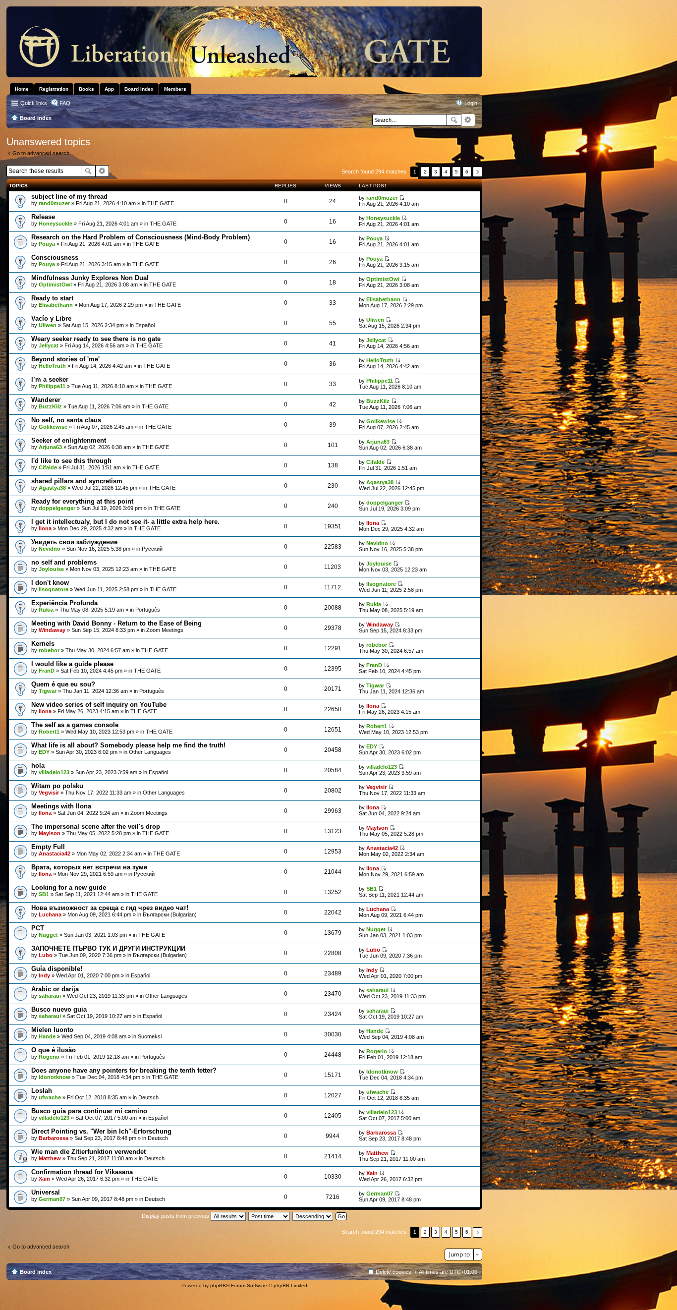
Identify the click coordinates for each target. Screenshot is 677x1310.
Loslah (41, 1090)
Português (147, 610)
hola (38, 765)
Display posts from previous (176, 1216)
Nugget (48, 935)
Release (43, 217)
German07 (52, 1199)
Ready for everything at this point (82, 501)
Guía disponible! (56, 968)
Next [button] (477, 172)
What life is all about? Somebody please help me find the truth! (128, 745)
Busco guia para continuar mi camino (89, 1111)
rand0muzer (54, 203)
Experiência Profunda (64, 603)
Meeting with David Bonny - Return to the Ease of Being (116, 623)
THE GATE (160, 203)
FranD (47, 671)
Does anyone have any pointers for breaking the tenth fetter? (124, 1070)
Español (145, 325)
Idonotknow (54, 1077)
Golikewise (53, 427)
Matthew (50, 1158)
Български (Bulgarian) (170, 914)
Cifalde (48, 467)
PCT (37, 928)
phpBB (218, 1285)
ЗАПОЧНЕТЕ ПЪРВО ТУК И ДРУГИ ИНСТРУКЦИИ (108, 948)
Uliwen (47, 325)
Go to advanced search (40, 153)
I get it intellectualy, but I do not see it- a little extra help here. (125, 521)
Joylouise (51, 569)
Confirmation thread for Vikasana (82, 1172)
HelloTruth (52, 366)
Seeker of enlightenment (68, 440)
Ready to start (52, 298)
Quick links (33, 103)
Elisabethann (56, 305)
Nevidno (49, 549)
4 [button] (446, 171)
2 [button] (425, 171)
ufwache (50, 1097)
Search (454, 120)
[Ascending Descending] (313, 1216)
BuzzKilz (50, 406)
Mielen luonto (52, 1029)
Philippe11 (52, 386)
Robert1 (49, 732)
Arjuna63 (50, 447)
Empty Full (48, 847)
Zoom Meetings (164, 630)
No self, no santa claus (66, 420)
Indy (44, 975)
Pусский (152, 549)
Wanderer (45, 399)
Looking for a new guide (68, 887)
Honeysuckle (55, 224)
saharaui (50, 996)
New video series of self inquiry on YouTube (99, 704)
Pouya (47, 244)
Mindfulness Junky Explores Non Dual (90, 278)
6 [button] (466, 171)
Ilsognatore (53, 589)
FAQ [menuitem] (64, 103)
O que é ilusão (53, 1050)
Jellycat (48, 345)
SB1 (44, 894)
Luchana (50, 914)
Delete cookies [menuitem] (393, 1272)
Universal (45, 1192)
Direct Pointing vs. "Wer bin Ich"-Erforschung (101, 1131)
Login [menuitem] (470, 103)
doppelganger (57, 508)
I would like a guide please (72, 664)
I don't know (50, 582)
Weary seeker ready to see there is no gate (96, 338)
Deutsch (148, 1097)
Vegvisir (49, 793)
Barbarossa (53, 1138)
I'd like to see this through (71, 460)
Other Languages (150, 752)
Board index (36, 1272)
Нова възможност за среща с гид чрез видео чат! (109, 907)
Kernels (43, 643)
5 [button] (456, 171)
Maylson (49, 833)
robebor (49, 650)
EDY (44, 752)
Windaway (52, 630)
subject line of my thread (69, 196)
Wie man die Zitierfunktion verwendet (88, 1151)
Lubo (46, 955)
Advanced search (468, 120)
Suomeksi (150, 1036)
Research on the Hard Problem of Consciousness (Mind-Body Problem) (140, 237)
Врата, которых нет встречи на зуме (89, 867)
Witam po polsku (57, 786)
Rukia (46, 610)
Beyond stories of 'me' (65, 359)
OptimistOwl (55, 284)
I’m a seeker (49, 379)
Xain (44, 1179)
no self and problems (64, 562)
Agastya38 (52, 488)
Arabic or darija (55, 989)
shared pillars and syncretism (76, 481)
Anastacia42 (54, 853)
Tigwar (47, 691)
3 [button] (435, 171)
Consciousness (54, 257)
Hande (47, 1036)
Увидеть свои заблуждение (74, 542)
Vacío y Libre (51, 318)
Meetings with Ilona (61, 806)
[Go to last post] (401, 198)
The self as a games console (74, 725)
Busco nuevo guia (59, 1009)
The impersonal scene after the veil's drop (95, 826)
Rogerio (49, 1057)
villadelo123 (54, 772)
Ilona (45, 528)
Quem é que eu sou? (63, 684)
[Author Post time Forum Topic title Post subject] (269, 1216)
